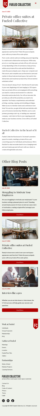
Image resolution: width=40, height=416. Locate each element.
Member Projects (7, 367)
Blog (3, 386)
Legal (3, 395)
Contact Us (5, 383)
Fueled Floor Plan (7, 353)
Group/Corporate (7, 331)
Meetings (5, 344)
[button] (35, 3)
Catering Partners (7, 369)
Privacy (4, 390)
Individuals (5, 328)
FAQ (3, 336)
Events (4, 347)
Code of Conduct (7, 388)
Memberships (6, 333)
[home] (16, 4)
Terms (4, 393)
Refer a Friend (6, 364)
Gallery (4, 356)
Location (4, 350)
